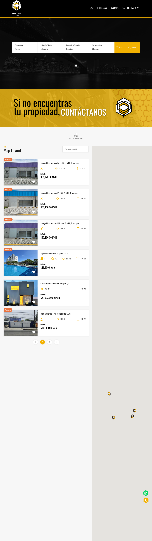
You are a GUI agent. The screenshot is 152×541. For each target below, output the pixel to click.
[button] (132, 417)
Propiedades (102, 7)
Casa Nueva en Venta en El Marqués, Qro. (55, 283)
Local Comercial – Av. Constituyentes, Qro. (55, 313)
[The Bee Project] (16, 14)
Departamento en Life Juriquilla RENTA (54, 253)
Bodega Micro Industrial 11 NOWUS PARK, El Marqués (59, 223)
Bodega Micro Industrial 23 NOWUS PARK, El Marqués (59, 163)
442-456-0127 (133, 7)
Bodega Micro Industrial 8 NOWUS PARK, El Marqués (59, 193)
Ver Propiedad (20, 180)
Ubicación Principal (46, 45)
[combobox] (50, 49)
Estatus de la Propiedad (73, 45)
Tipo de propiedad (97, 45)
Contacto (115, 7)
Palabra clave (19, 45)
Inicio (91, 7)
